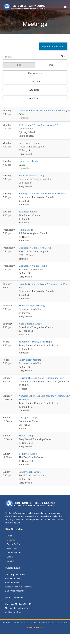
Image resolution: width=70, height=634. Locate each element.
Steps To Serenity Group (32, 175)
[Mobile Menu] (65, 6)
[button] (35, 73)
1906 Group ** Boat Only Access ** (38, 125)
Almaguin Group (28, 417)
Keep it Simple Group (30, 323)
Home (9, 536)
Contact (10, 561)
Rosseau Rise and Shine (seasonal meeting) (42, 378)
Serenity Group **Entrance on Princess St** (42, 193)
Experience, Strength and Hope (35, 341)
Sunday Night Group (30, 471)
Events (10, 557)
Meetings (11, 540)
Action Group (26, 229)
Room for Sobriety (28, 161)
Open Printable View (53, 46)
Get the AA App (13, 544)
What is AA (12, 548)
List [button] (19, 65)
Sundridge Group (28, 211)
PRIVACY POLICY (35, 627)
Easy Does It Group (29, 143)
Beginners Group (28, 453)
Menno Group (26, 435)
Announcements (14, 553)
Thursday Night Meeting (32, 305)
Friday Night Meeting (30, 359)
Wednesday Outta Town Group (35, 247)
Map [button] (51, 65)
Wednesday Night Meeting (33, 265)
